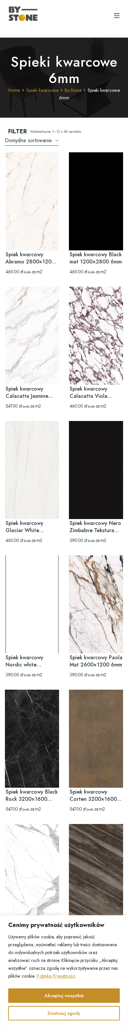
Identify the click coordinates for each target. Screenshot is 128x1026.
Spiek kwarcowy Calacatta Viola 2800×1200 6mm (90, 396)
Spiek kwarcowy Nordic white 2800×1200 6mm (26, 665)
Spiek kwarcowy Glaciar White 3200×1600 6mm (26, 530)
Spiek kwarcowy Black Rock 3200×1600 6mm (32, 799)
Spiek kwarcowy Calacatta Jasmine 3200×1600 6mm (27, 396)
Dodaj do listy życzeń (46, 165)
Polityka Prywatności (56, 976)
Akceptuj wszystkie (64, 995)
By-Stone (73, 90)
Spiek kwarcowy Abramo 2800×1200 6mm (30, 262)
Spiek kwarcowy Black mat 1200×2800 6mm (96, 258)
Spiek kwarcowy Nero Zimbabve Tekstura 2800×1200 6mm (95, 530)
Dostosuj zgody (64, 1013)
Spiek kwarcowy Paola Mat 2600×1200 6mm (96, 661)
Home (14, 90)
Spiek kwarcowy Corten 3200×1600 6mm (93, 799)
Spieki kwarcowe (42, 90)
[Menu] (116, 15)
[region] (64, 970)
